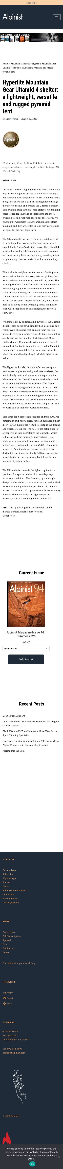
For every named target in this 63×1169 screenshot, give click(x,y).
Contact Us (8, 894)
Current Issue (9, 870)
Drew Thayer (12, 119)
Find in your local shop (19, 963)
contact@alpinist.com (14, 1052)
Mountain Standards (20, 63)
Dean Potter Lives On (14, 715)
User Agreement (11, 902)
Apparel (7, 940)
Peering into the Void (14, 750)
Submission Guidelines (15, 890)
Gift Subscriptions (12, 936)
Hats (5, 944)
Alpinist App (9, 878)
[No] (58, 1156)
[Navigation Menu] (56, 17)
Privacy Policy (10, 898)
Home (5, 63)
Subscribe (31, 2)
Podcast (7, 882)
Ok (32, 1164)
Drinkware (8, 948)
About (6, 886)
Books (6, 952)
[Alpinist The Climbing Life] (13, 17)
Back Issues (9, 932)
